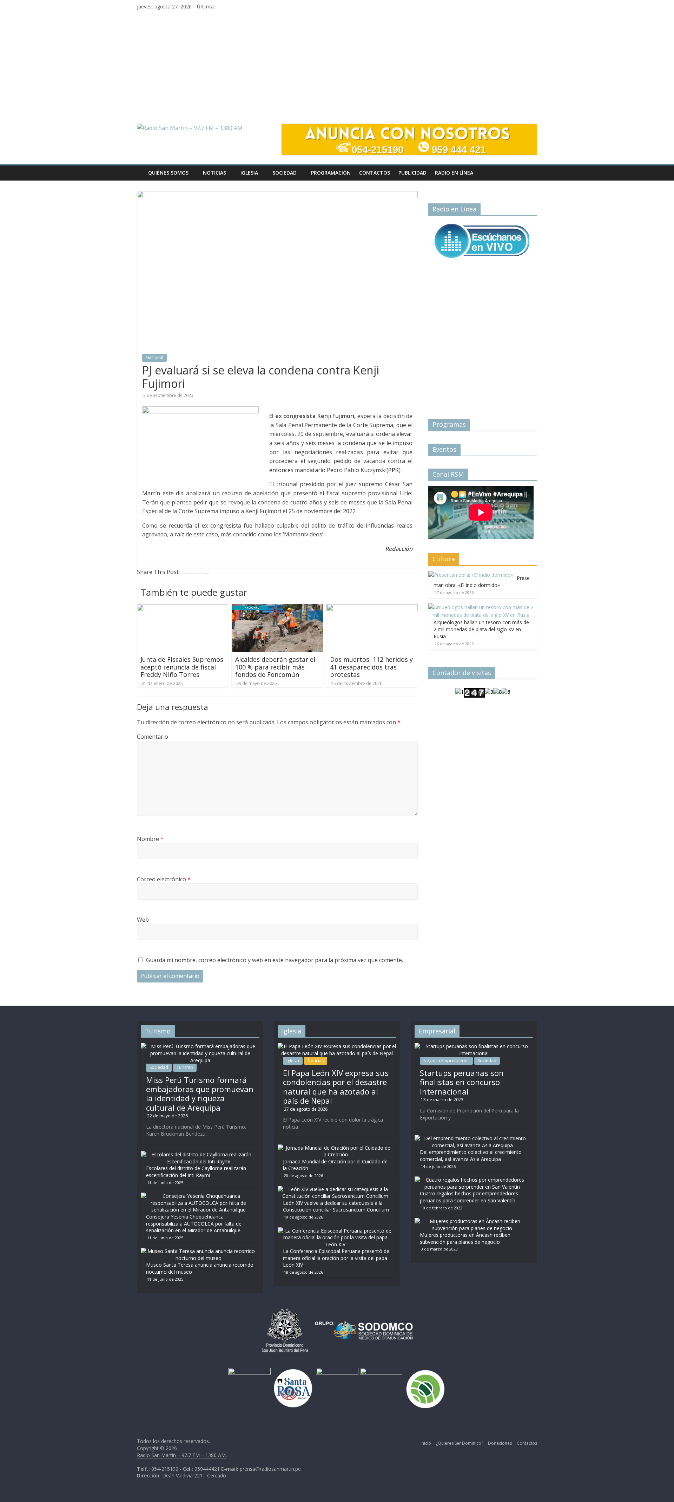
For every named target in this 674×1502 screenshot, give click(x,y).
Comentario (152, 736)
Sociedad (284, 172)
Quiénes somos (168, 172)
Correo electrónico (164, 879)
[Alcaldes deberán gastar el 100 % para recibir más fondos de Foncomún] (277, 608)
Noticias (214, 172)
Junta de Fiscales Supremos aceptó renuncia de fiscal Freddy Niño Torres (181, 667)
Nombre (150, 839)
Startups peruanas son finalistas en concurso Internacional (462, 1082)
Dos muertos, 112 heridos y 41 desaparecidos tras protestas (371, 667)
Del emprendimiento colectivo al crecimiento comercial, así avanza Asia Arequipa (471, 1155)
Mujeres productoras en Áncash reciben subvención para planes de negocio (465, 1238)
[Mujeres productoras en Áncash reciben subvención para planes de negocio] (472, 1221)
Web (143, 919)
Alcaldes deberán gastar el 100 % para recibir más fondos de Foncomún (275, 667)
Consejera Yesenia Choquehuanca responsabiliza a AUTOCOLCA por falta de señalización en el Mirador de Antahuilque (194, 1223)
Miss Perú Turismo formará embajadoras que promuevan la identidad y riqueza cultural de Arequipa (199, 1094)
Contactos (374, 172)
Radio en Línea (454, 172)
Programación (331, 172)
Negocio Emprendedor (446, 1061)
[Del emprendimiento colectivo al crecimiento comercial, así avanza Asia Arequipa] (472, 1138)
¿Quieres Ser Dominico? (459, 1443)
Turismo (185, 1067)
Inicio (426, 1443)
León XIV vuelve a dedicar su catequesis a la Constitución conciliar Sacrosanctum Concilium (336, 1206)
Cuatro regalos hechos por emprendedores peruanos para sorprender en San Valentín (469, 1197)
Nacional (154, 357)
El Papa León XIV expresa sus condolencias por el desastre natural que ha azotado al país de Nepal (336, 1086)
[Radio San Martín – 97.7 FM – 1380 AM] (140, 167)
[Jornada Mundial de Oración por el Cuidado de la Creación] (335, 1147)
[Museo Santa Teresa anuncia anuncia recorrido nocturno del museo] (198, 1251)
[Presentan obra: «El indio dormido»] (470, 575)
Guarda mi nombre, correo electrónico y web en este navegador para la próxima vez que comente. (274, 960)
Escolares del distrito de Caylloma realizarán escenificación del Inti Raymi (196, 1171)
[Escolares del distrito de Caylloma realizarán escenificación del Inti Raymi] (198, 1154)
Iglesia (249, 172)
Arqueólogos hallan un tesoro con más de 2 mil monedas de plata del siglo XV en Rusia (481, 629)
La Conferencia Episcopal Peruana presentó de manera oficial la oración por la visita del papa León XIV (336, 1258)
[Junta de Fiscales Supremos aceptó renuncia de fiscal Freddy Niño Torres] (182, 608)
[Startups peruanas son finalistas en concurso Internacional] (474, 1046)
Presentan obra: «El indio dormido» (482, 581)
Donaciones (500, 1443)
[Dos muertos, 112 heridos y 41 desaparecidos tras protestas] (372, 608)
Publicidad (412, 172)
